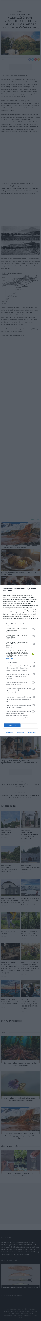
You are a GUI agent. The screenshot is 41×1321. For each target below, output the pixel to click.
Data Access (20, 732)
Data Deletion (9, 732)
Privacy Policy (31, 732)
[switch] (33, 629)
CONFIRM (12, 725)
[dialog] (20, 660)
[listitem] (20, 624)
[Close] (37, 589)
